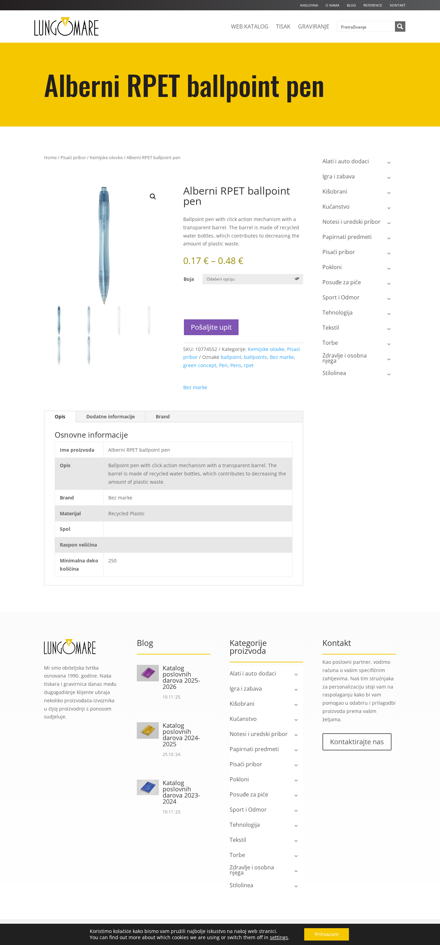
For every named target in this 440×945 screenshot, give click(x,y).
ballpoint (231, 357)
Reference (372, 5)
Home (50, 157)
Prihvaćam (327, 934)
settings (279, 937)
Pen (223, 365)
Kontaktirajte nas (357, 741)
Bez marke (282, 357)
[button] (153, 196)
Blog (351, 5)
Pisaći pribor (73, 157)
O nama (332, 5)
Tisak (283, 26)
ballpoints (255, 357)
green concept (199, 365)
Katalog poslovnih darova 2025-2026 (181, 677)
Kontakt (398, 5)
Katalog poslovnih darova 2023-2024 (181, 792)
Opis (60, 416)
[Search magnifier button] (400, 26)
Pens (235, 365)
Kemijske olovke (106, 157)
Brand (163, 416)
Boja (189, 279)
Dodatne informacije (110, 416)
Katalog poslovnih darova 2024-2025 (181, 734)
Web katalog (249, 26)
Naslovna (309, 5)
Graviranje (313, 26)
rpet (249, 365)
